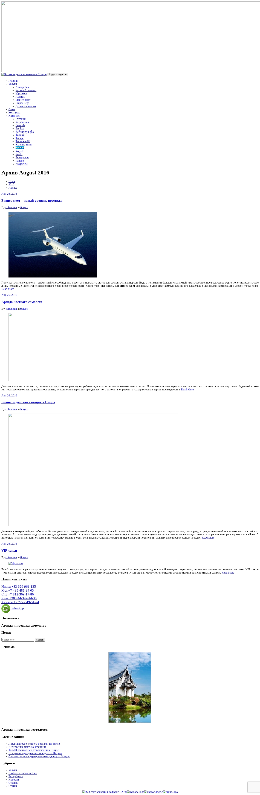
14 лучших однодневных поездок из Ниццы (35, 753)
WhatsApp (17, 608)
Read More (7, 288)
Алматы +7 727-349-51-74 (20, 602)
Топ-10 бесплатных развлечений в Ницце (33, 750)
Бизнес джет (23, 99)
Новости (13, 779)
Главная (13, 80)
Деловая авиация (26, 106)
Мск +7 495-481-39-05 (17, 590)
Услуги (12, 83)
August (12, 187)
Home (11, 181)
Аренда (20, 96)
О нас (11, 109)
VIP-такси (9, 550)
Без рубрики (15, 776)
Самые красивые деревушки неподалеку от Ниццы (39, 756)
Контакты (14, 112)
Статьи (12, 785)
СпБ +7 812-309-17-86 (17, 594)
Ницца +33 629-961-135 (18, 586)
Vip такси (21, 93)
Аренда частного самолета (21, 302)
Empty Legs (22, 102)
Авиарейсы (22, 87)
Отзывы (13, 782)
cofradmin (11, 207)
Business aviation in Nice (22, 773)
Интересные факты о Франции (27, 746)
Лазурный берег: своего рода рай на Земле (34, 743)
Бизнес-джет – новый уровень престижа (31, 200)
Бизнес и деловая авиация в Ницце (28, 402)
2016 (11, 184)
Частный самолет (26, 90)
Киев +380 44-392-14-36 (19, 598)
